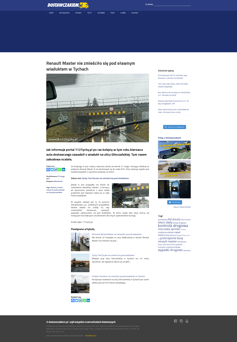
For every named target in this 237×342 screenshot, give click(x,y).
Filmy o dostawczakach (169, 137)
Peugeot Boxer (181, 235)
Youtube (188, 321)
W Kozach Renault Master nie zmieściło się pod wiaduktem (117, 234)
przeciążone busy (171, 238)
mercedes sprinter (169, 229)
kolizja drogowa (179, 222)
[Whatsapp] (59, 169)
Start (51, 12)
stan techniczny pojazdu (172, 244)
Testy (89, 12)
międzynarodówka (166, 232)
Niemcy (173, 235)
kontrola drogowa (173, 225)
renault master (167, 241)
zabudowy (187, 250)
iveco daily (165, 222)
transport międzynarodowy (169, 247)
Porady (78, 12)
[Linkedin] (63, 169)
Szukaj (150, 4)
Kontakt (134, 12)
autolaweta (162, 219)
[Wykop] (56, 169)
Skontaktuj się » (91, 335)
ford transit (186, 219)
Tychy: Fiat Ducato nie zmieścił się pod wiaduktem (105, 178)
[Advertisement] (118, 33)
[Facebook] (48, 169)
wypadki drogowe (170, 250)
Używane (101, 12)
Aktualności (64, 12)
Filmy (112, 12)
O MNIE (123, 12)
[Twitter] (52, 169)
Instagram (182, 321)
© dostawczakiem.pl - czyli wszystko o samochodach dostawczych (80, 322)
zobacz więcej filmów (182, 207)
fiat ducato (174, 219)
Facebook (177, 321)
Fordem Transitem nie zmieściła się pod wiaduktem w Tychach (118, 276)
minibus (183, 229)
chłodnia (53, 187)
